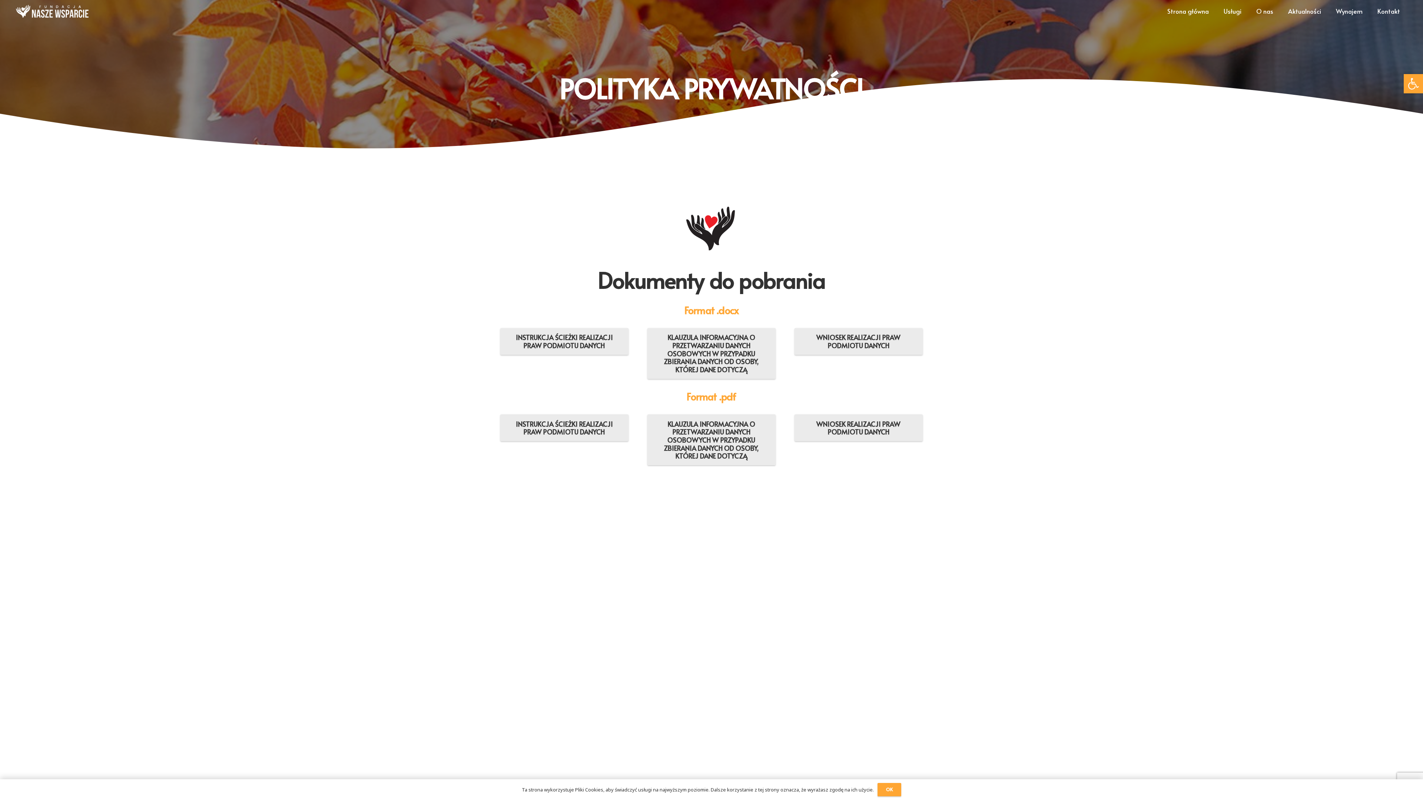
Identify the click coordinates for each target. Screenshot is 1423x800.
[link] (1413, 83)
